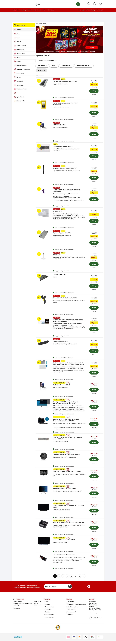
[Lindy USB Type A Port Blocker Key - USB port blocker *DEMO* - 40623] (44, 439)
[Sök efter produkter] (78, 4)
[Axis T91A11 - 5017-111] (44, 256)
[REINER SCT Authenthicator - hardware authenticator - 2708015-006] (44, 104)
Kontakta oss (16, 608)
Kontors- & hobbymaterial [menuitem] (23, 69)
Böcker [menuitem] (18, 34)
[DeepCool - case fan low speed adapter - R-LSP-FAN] (44, 169)
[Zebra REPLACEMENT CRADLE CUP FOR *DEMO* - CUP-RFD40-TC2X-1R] (44, 524)
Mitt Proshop (71, 601)
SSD (44, 10)
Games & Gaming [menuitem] (21, 45)
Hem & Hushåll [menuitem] (20, 49)
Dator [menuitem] (18, 37)
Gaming (24, 10)
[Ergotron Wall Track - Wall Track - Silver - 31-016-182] (44, 82)
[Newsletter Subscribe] (70, 586)
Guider (46, 601)
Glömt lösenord (72, 612)
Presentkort (100, 10)
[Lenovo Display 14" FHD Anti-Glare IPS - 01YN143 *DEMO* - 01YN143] (44, 507)
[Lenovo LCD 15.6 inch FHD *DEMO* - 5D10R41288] (44, 541)
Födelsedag (81, 10)
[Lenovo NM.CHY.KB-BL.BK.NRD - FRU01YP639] (44, 147)
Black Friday (51, 10)
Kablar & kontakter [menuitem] (21, 65)
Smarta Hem (37, 10)
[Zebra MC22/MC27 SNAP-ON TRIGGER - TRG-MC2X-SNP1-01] (44, 299)
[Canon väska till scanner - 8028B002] (44, 342)
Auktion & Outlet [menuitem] (21, 25)
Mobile (30, 10)
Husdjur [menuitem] (19, 57)
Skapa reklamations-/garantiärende (77, 604)
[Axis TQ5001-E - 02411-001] (44, 213)
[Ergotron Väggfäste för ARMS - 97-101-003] (44, 234)
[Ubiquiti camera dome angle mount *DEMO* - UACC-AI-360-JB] (44, 456)
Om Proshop (94, 613)
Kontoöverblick (71, 609)
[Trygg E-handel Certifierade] (57, 627)
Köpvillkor (47, 612)
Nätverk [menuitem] (19, 77)
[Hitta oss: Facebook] (89, 586)
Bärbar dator (16, 10)
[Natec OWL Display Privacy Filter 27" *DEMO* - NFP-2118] (44, 473)
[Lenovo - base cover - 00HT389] (44, 277)
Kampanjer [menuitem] (19, 29)
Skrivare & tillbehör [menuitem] (22, 89)
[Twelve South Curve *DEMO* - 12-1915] (44, 386)
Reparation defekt (49, 607)
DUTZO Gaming (90, 10)
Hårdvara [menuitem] (19, 61)
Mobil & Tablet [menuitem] (20, 73)
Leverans (47, 604)
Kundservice (48, 609)
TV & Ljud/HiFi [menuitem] (20, 101)
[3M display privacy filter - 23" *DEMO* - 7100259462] (44, 490)
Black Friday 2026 (49, 617)
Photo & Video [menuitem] (20, 85)
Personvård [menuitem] (20, 81)
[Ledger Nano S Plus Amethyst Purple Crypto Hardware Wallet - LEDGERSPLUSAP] (44, 191)
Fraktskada (70, 614)
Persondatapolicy (49, 614)
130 (80, 576)
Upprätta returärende (73, 607)
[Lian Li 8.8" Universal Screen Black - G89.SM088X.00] (44, 558)
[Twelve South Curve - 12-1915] (44, 126)
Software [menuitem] (19, 93)
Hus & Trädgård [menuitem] (21, 53)
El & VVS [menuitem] (19, 41)
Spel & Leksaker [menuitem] (21, 97)
